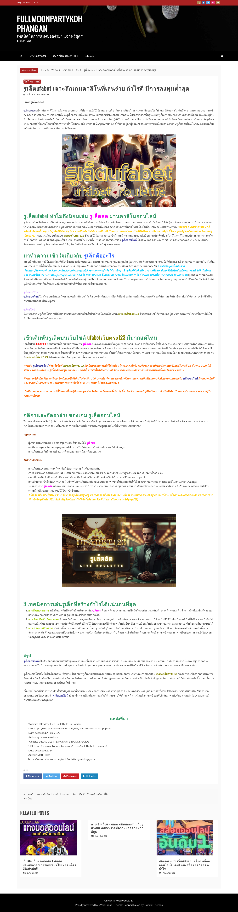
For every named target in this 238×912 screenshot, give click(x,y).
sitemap (90, 56)
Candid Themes (153, 904)
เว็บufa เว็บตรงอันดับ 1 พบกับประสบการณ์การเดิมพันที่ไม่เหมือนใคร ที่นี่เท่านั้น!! (49, 865)
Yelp (199, 2)
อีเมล (218, 2)
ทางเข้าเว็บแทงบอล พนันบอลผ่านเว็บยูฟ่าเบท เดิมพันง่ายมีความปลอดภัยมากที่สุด (117, 828)
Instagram (213, 2)
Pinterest (71, 776)
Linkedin (90, 776)
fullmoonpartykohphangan (50, 23)
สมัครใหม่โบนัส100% (65, 56)
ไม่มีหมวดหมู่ (32, 81)
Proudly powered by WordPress (94, 904)
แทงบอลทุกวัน (38, 56)
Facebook (203, 2)
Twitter (208, 2)
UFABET (41, 344)
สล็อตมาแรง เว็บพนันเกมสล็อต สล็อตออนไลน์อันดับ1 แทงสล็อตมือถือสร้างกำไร (184, 865)
